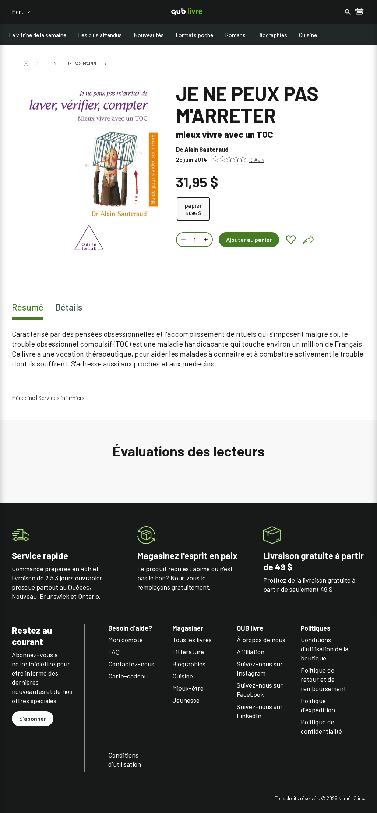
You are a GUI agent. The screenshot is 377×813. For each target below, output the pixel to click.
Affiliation (250, 652)
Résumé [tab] (27, 307)
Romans (235, 34)
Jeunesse (186, 700)
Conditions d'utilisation (124, 759)
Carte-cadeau (128, 676)
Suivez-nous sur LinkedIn (260, 711)
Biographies (272, 34)
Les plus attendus (100, 34)
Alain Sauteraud (206, 149)
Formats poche (194, 34)
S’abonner (32, 718)
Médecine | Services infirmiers (48, 397)
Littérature (188, 652)
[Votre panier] (359, 12)
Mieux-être (188, 688)
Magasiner (187, 628)
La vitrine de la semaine (37, 34)
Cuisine (308, 34)
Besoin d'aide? (130, 628)
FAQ (114, 652)
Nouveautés (149, 34)
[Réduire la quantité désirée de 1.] (182, 239)
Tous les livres (192, 639)
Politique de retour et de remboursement (323, 679)
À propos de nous (261, 639)
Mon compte (125, 639)
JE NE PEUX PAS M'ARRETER (76, 64)
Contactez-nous (131, 664)
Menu (18, 11)
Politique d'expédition (318, 705)
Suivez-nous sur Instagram (260, 668)
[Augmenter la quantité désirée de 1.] (206, 239)
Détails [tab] (68, 307)
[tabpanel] (188, 349)
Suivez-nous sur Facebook (260, 689)
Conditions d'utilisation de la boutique (324, 648)
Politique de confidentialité (321, 726)
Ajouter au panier (249, 239)
